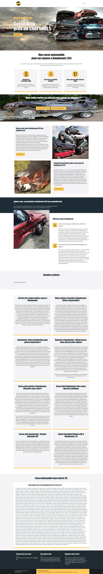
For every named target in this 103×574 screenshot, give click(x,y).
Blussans (35, 540)
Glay (51, 523)
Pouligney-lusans (47, 502)
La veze (23, 518)
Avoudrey (43, 541)
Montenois (84, 508)
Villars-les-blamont (79, 489)
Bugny (16, 538)
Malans (32, 512)
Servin (27, 495)
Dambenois (18, 530)
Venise (68, 491)
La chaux (83, 518)
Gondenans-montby (42, 523)
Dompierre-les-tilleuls (70, 527)
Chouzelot (63, 532)
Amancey (84, 543)
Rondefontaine (79, 498)
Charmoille (29, 535)
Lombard (31, 514)
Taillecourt (76, 494)
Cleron (58, 532)
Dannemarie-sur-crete (38, 529)
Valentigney (59, 492)
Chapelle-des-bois (56, 535)
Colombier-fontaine (48, 532)
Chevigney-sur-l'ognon (71, 532)
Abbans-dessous (59, 544)
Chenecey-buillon (80, 532)
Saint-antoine (40, 498)
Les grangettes (23, 515)
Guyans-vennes (22, 521)
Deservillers (18, 529)
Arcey (42, 543)
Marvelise (60, 511)
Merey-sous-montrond (26, 511)
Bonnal (21, 540)
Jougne (36, 520)
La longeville (62, 518)
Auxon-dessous (67, 541)
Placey (40, 503)
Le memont (71, 515)
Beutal (56, 540)
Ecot (46, 527)
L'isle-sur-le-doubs (19, 520)
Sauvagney (66, 495)
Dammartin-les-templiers (76, 529)
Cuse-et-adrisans (39, 530)
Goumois (30, 523)
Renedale (50, 500)
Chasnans (82, 534)
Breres (35, 538)
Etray (69, 526)
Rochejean (28, 500)
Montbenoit (25, 509)
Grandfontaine (50, 521)
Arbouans (70, 543)
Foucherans (56, 524)
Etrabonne (77, 526)
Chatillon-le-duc (64, 534)
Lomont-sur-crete (25, 514)
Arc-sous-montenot (48, 543)
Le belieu (85, 515)
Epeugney (30, 527)
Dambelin (23, 530)
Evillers (61, 526)
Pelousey (72, 503)
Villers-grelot (20, 489)
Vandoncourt (43, 492)
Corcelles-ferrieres (26, 532)
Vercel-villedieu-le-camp (56, 491)
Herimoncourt (75, 520)
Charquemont (18, 535)
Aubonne (27, 543)
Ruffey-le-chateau (51, 498)
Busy (72, 537)
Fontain (70, 524)
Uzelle (81, 492)
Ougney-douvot (34, 505)
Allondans (22, 544)
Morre (16, 508)
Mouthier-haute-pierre (72, 506)
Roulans (61, 498)
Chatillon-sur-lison (56, 534)
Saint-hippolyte (24, 498)
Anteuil (79, 543)
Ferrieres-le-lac (46, 526)
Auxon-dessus (60, 541)
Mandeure (70, 511)
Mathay (55, 511)
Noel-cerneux (35, 506)
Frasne (79, 523)
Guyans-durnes (30, 521)
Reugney (46, 500)
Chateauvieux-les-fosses (74, 534)
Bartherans (26, 541)
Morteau (83, 506)
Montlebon (38, 508)
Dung (60, 527)
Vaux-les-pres (27, 492)
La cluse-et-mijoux (70, 518)
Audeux (22, 543)
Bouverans (44, 538)
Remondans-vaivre (66, 500)
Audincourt (17, 543)
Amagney (17, 544)
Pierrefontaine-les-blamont (63, 503)
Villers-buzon (27, 489)
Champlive (17, 537)
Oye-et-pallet (24, 505)
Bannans (34, 541)
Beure (59, 540)
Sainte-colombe (40, 497)
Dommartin (78, 527)
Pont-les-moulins (78, 502)
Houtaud (70, 520)
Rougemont (66, 498)
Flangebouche (76, 524)
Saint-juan (17, 498)
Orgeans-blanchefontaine (59, 505)
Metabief (80, 509)
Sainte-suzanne (26, 497)
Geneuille (69, 523)
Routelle (57, 498)
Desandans (23, 529)
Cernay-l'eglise (54, 537)
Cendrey (60, 537)
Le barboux (17, 517)
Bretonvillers (31, 538)
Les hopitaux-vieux (73, 514)
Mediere (42, 511)
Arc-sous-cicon (57, 543)
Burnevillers (76, 537)
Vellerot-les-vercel (80, 491)
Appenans (75, 543)
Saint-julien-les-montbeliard (80, 497)
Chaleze (40, 537)
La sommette (36, 518)
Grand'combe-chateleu (67, 521)
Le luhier (76, 515)
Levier (47, 514)
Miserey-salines (73, 509)
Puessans (33, 502)
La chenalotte (78, 518)
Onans (76, 505)
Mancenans (85, 511)
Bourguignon (61, 538)
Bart (31, 541)
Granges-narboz (42, 521)
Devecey (84, 527)
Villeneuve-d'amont (35, 489)
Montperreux (32, 508)
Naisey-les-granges (58, 506)
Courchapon (67, 530)
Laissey (73, 517)
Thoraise (49, 494)
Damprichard (47, 529)
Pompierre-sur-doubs (23, 503)
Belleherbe (80, 540)
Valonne (54, 492)
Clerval (54, 532)
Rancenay (20, 502)
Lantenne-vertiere (61, 517)
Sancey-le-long (83, 495)
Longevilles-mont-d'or (76, 512)
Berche (75, 540)
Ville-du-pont (42, 489)
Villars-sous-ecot (50, 489)
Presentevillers (39, 502)
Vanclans (49, 492)
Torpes (41, 494)
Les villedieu (52, 514)
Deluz (28, 529)
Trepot (28, 494)
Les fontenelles (36, 515)
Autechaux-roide (76, 541)
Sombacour (18, 495)
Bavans (85, 540)
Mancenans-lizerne (77, 511)
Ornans (51, 505)
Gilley (60, 523)
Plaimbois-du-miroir (33, 503)
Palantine (18, 505)
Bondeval (25, 540)
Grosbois (36, 521)
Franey (16, 524)
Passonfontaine (78, 503)
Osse (44, 505)
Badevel (39, 541)
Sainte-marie (34, 497)
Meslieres (85, 509)
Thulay (44, 494)
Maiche (50, 512)
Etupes (65, 526)
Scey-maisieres (59, 495)
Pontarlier (71, 502)
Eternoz (17, 527)
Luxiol (62, 512)
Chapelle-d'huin (64, 535)
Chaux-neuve (27, 534)
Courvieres (54, 530)
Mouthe (79, 506)
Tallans (72, 494)
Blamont (44, 540)
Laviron (22, 517)
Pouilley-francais (65, 502)
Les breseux (60, 515)
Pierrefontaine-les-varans (50, 503)
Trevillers (17, 494)
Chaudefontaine (42, 534)
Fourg (46, 524)
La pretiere (51, 518)
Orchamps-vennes (70, 505)
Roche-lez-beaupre (35, 500)
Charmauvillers (35, 535)
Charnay (24, 535)
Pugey (29, 502)
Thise (53, 494)
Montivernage (54, 508)
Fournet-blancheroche (39, 524)
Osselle (40, 505)
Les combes (54, 515)
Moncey (67, 509)
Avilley (47, 541)
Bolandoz (30, 540)
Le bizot (80, 515)
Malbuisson (27, 512)
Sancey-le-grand (19, 497)
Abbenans (45, 544)
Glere (48, 523)
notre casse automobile (67, 169)
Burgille (81, 537)
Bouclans (72, 538)
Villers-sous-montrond (56, 488)
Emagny (38, 527)
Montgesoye (60, 508)
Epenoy (34, 527)
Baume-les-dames (19, 541)
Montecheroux (18, 509)
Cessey (48, 537)
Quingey (25, 502)
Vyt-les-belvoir (18, 488)
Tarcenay (63, 494)
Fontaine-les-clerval (64, 524)
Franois (83, 523)
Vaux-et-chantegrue (35, 492)
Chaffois (44, 537)
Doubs (63, 527)
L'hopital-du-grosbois (29, 520)
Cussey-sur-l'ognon (30, 530)
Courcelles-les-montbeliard (77, 530)
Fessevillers (18, 526)
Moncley (63, 509)
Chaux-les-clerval (34, 534)
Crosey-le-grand (47, 530)
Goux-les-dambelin (23, 523)
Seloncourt (52, 495)
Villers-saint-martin (77, 488)
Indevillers (50, 520)
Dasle (31, 529)
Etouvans (82, 526)
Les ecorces (47, 515)
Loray (70, 512)
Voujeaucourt (35, 488)
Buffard (20, 538)
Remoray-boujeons (57, 500)
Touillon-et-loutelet (34, 494)
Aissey (31, 544)
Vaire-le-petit (70, 492)
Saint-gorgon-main (32, 498)
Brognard (25, 538)
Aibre (35, 544)
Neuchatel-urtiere (45, 506)
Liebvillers (42, 514)
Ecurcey (43, 527)
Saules (70, 495)
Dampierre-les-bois (66, 529)
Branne (39, 538)
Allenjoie (27, 544)
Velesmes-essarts (19, 492)
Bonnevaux (76, 538)
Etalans (21, 527)
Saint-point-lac (58, 497)
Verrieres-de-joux (39, 491)
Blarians (40, 540)
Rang (16, 502)
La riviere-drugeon (44, 518)
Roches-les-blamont (20, 500)
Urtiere (84, 492)
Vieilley (22, 491)
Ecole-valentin (51, 527)
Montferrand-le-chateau (69, 508)
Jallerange (41, 520)
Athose (31, 543)
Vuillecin (24, 488)
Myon (65, 506)
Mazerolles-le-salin (49, 511)
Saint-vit (53, 497)
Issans (45, 520)
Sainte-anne (47, 497)
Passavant (85, 503)
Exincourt (57, 526)
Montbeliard (31, 509)
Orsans (47, 505)
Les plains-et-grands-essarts (61, 514)
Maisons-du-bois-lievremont (41, 512)
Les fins (42, 515)
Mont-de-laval (57, 509)
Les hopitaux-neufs (82, 514)
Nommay (17, 506)
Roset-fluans (73, 498)
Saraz (74, 495)
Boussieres (50, 538)
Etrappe (72, 526)
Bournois (55, 538)
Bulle (85, 537)
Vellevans (73, 491)
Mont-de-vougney (50, 509)
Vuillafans (29, 488)
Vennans (64, 491)
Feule (81, 524)
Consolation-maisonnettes (37, 532)
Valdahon (64, 492)
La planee (57, 518)
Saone (77, 495)
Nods (39, 506)
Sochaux (23, 495)
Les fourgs (30, 515)
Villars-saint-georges (70, 489)
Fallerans (52, 526)
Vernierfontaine (46, 491)
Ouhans (29, 505)
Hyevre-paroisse (56, 520)
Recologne (73, 500)
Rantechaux (83, 500)
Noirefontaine (28, 506)
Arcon (38, 543)
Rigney (41, 500)
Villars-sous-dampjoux (60, 489)
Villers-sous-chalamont (67, 488)
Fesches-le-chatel (25, 526)
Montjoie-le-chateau (45, 508)
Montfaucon (78, 508)
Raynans (79, 500)
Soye (81, 494)
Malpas (22, 512)
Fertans (31, 526)
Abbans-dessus (51, 544)
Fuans (76, 523)
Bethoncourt (64, 540)
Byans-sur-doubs (66, 537)
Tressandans (23, 494)
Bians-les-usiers (50, 540)
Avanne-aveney (53, 541)
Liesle (38, 514)
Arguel (35, 543)
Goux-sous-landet (77, 521)
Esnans (25, 527)
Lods (35, 514)
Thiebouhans (58, 494)
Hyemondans (64, 520)
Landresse (68, 517)
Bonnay (17, 540)
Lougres (66, 512)
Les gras (17, 515)
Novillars (84, 505)
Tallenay (68, 494)
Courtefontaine (60, 530)
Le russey (65, 515)
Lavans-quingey (41, 517)
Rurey (45, 498)
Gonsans (35, 523)
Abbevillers (39, 544)
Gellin (72, 523)
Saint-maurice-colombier (68, 497)
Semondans (47, 495)
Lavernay (27, 517)
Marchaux (65, 511)
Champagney (24, 537)
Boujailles (66, 538)
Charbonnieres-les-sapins (45, 535)
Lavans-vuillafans (34, 517)
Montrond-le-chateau (23, 508)
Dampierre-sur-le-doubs (55, 529)
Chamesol (29, 537)
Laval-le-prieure (49, 517)
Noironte (22, 506)
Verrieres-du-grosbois (29, 491)
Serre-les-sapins (33, 495)
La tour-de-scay (29, 518)
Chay (22, 534)
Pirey (43, 503)
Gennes (64, 523)
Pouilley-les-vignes (56, 502)
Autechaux (82, 541)
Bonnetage (82, 538)
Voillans (48, 488)
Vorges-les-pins (42, 488)
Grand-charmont (57, 521)
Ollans (79, 505)
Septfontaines (40, 495)
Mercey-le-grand (36, 511)
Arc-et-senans (64, 543)
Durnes (56, 527)
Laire (76, 517)
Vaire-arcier (76, 492)
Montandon (37, 509)
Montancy (43, 509)
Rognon (85, 498)
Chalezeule (35, 537)
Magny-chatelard (56, 512)
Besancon (66, 544)
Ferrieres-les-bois (38, 526)
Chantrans (70, 535)
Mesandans (18, 511)
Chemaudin (18, 534)
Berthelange (70, 540)
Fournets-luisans (29, 524)
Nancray (52, 506)
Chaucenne (49, 534)
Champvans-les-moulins (78, 535)
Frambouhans (22, 524)
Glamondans (56, 523)
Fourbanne (50, 524)
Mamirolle (18, 512)
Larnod (55, 517)
